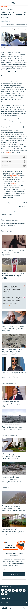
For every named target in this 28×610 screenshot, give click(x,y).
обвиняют (13, 183)
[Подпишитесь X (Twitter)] (9, 590)
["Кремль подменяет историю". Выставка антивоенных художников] (14, 241)
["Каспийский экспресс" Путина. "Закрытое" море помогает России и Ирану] (14, 416)
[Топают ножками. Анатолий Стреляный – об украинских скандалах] (14, 317)
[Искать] (24, 608)
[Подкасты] (2, 593)
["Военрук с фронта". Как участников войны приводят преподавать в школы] (14, 520)
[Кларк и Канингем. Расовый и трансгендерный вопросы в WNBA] (14, 265)
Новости (4, 6)
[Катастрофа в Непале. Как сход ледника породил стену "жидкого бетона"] (14, 341)
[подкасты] (11, 608)
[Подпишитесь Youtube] (13, 590)
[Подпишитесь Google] (2, 590)
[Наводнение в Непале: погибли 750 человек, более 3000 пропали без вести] (14, 468)
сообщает (9, 152)
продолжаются (15, 176)
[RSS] (24, 590)
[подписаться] (6, 593)
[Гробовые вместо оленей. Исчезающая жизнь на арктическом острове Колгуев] (14, 497)
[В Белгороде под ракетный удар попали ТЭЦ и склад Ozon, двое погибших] (14, 445)
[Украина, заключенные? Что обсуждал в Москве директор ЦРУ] (14, 393)
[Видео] (17, 608)
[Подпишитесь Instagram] (20, 590)
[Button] (10, 25)
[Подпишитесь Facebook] (6, 590)
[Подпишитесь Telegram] (16, 590)
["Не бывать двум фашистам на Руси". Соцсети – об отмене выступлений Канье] (14, 364)
